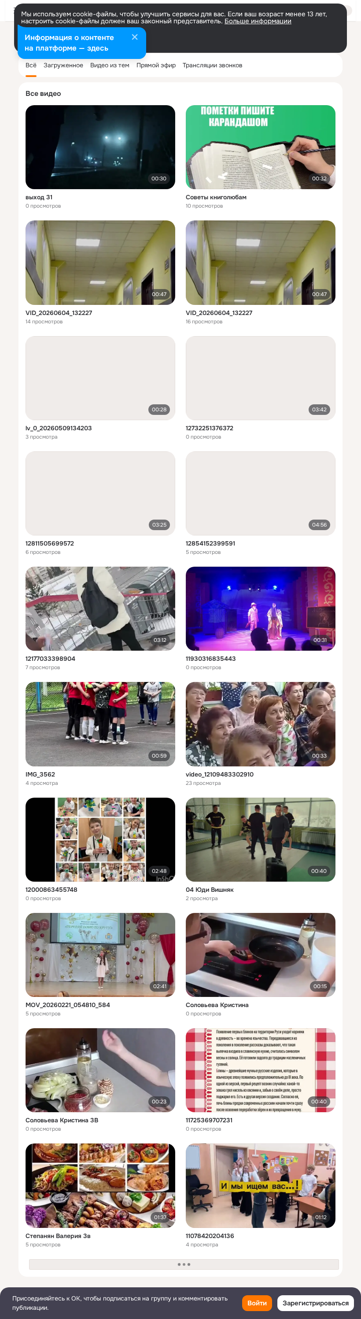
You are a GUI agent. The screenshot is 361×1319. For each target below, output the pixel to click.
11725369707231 (209, 1120)
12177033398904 (50, 659)
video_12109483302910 (220, 774)
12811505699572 (50, 543)
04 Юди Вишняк (210, 890)
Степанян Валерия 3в (58, 1236)
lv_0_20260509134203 (59, 428)
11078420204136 (210, 1236)
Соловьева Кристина (217, 1005)
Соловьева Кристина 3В (62, 1120)
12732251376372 (209, 428)
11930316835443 (211, 659)
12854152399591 (210, 543)
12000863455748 (51, 890)
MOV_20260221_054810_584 (68, 1005)
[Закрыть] (134, 38)
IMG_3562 (40, 774)
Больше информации (258, 21)
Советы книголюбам (216, 197)
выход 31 (39, 197)
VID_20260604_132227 (59, 313)
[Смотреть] (100, 147)
